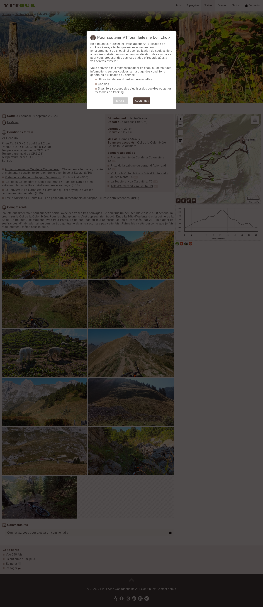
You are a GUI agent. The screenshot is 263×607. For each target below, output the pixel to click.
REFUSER (120, 100)
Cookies (103, 84)
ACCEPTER (141, 100)
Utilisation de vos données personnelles (125, 79)
